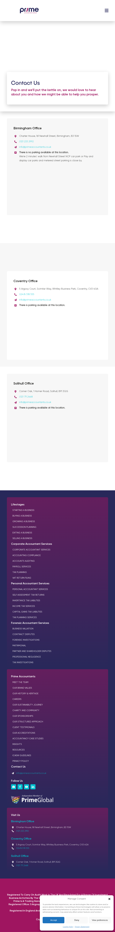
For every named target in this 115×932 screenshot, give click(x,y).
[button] (109, 899)
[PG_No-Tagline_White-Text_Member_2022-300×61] (32, 796)
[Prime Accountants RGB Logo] (29, 9)
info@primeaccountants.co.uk (35, 147)
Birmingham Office (22, 821)
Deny (76, 920)
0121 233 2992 (26, 141)
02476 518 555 (26, 294)
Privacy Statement (82, 927)
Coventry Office (21, 838)
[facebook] (20, 786)
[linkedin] (32, 786)
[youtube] (26, 786)
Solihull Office (20, 855)
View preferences (100, 920)
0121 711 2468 (26, 397)
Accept (53, 920)
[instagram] (13, 786)
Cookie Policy (68, 927)
